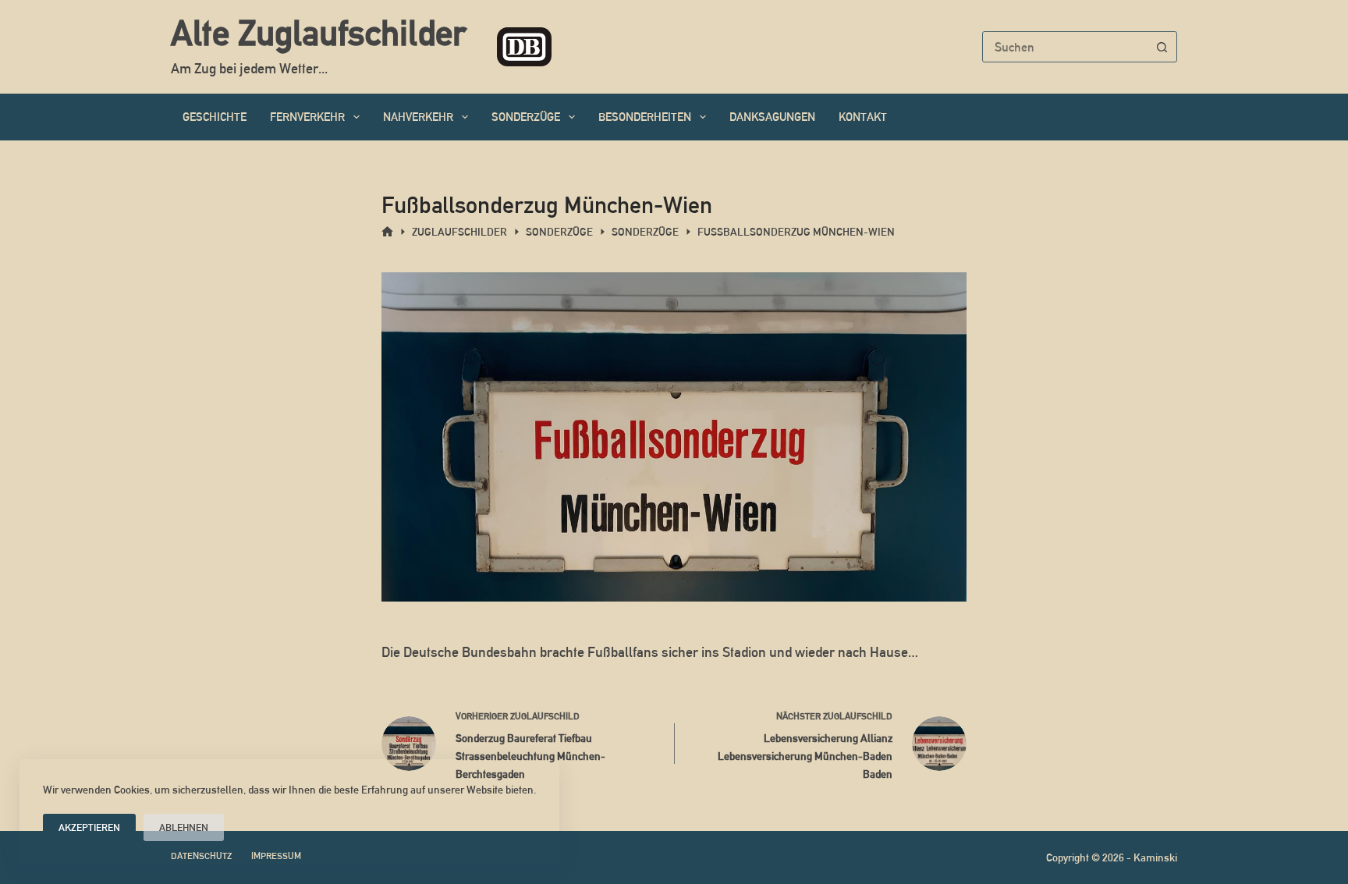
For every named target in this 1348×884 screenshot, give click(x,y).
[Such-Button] (1161, 47)
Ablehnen (183, 827)
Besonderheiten (644, 116)
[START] (387, 232)
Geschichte (215, 116)
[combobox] (1065, 46)
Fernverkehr (307, 116)
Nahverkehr (418, 116)
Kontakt (863, 116)
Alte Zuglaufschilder (318, 32)
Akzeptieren (89, 827)
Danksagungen (772, 116)
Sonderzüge (525, 116)
